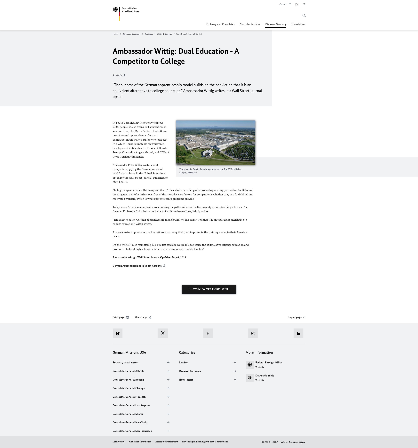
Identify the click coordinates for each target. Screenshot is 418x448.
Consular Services (250, 24)
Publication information (140, 441)
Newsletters (298, 24)
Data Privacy (118, 441)
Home (116, 34)
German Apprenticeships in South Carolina (137, 265)
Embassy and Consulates (220, 24)
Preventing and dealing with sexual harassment (205, 441)
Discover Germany (275, 25)
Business (149, 34)
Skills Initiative (164, 34)
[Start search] (303, 13)
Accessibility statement (166, 441)
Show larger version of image (215, 143)
